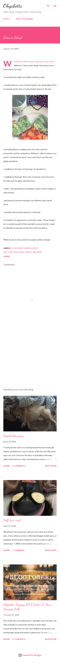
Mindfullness (31, 248)
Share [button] (6, 256)
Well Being (26, 252)
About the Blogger (24, 19)
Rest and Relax (11, 252)
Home (6, 19)
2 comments (19, 466)
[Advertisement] (30, 359)
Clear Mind (17, 248)
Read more (51, 466)
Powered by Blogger (32, 655)
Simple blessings (13, 436)
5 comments (19, 639)
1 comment (18, 550)
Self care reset (12, 520)
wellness (37, 252)
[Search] (48, 5)
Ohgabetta (12, 6)
